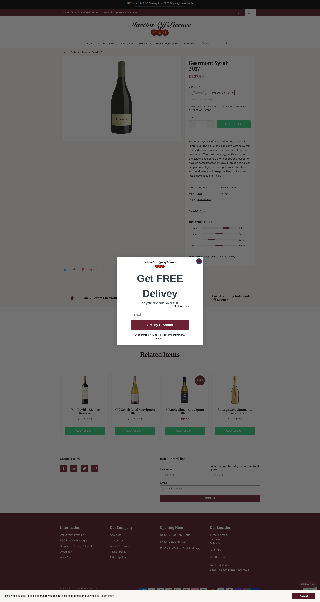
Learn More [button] (107, 595)
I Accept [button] (303, 595)
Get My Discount (160, 325)
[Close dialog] (199, 261)
